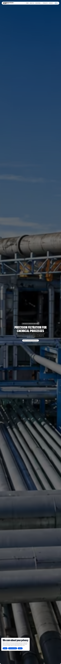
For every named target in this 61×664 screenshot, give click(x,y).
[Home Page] (7, 3)
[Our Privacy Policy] (12, 648)
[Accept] (5, 648)
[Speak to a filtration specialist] (30, 340)
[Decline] (20, 648)
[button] (38, 3)
